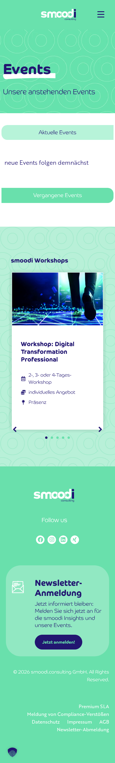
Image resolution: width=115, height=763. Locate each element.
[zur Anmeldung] (18, 594)
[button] (100, 429)
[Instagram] (51, 539)
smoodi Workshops (39, 260)
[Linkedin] (63, 539)
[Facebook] (40, 539)
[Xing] (74, 539)
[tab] (57, 132)
